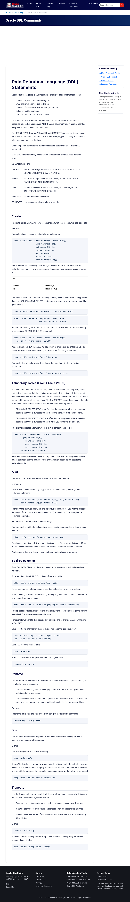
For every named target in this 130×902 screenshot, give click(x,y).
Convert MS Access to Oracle (78, 880)
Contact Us (10, 887)
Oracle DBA (38, 5)
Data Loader (102, 877)
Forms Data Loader (104, 880)
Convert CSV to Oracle (75, 886)
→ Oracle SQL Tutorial (108, 77)
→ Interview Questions (108, 84)
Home (29, 3)
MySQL (62, 3)
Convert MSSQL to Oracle (77, 883)
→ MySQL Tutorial (106, 81)
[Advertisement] (65, 46)
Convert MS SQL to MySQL (77, 877)
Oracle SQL (50, 5)
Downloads (93, 3)
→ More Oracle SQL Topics (109, 73)
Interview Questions (73, 5)
